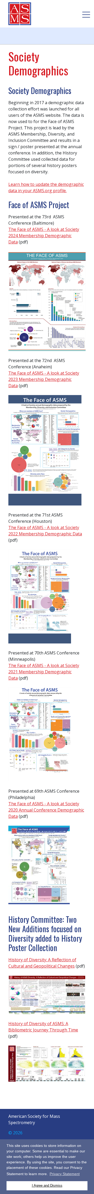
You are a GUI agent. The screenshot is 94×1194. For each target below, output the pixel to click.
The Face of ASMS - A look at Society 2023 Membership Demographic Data (43, 379)
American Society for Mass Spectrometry (21, 13)
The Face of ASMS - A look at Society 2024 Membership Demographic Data (43, 235)
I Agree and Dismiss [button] (47, 1185)
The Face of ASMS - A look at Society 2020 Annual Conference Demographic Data (46, 810)
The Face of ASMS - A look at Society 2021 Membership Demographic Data (43, 672)
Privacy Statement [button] (65, 1174)
